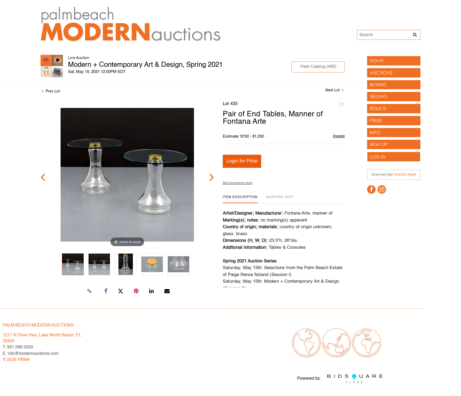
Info (375, 132)
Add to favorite (341, 105)
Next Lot (333, 90)
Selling (378, 96)
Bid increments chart (237, 183)
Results (378, 108)
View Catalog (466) (318, 67)
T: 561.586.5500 (18, 347)
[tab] (240, 199)
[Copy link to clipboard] (89, 291)
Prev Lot (52, 91)
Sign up (378, 144)
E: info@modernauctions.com (30, 354)
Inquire (339, 136)
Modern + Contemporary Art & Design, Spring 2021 (145, 64)
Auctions (381, 72)
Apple (412, 174)
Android (400, 174)
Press (376, 120)
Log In (378, 157)
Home (377, 60)
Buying (378, 84)
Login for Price (241, 161)
